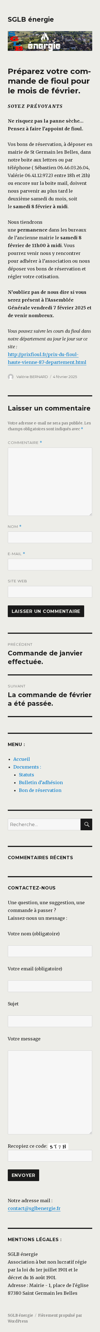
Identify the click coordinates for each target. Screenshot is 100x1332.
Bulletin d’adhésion (41, 782)
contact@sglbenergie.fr (34, 1208)
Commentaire (25, 442)
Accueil (21, 759)
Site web (17, 581)
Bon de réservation (40, 790)
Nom (15, 526)
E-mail (16, 553)
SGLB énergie (31, 19)
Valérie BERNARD (32, 376)
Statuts (26, 774)
